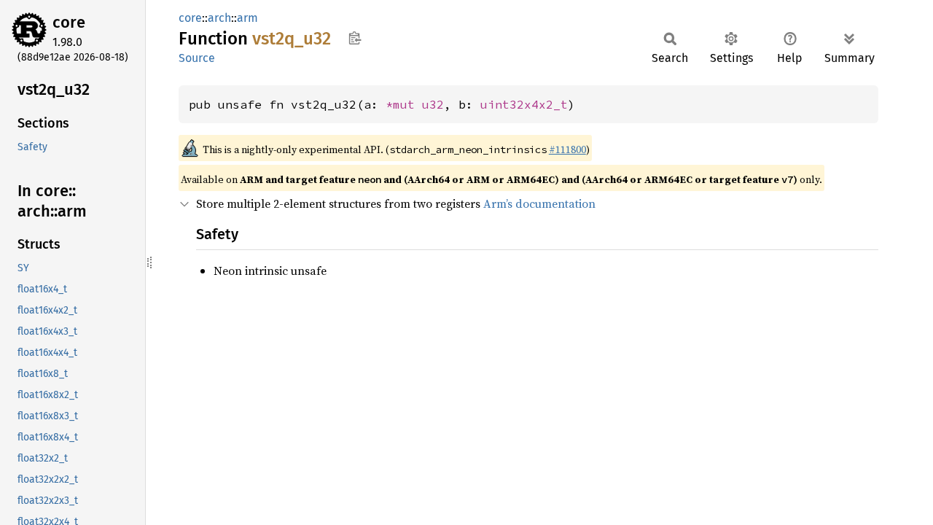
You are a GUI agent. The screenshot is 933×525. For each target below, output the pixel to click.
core (68, 22)
